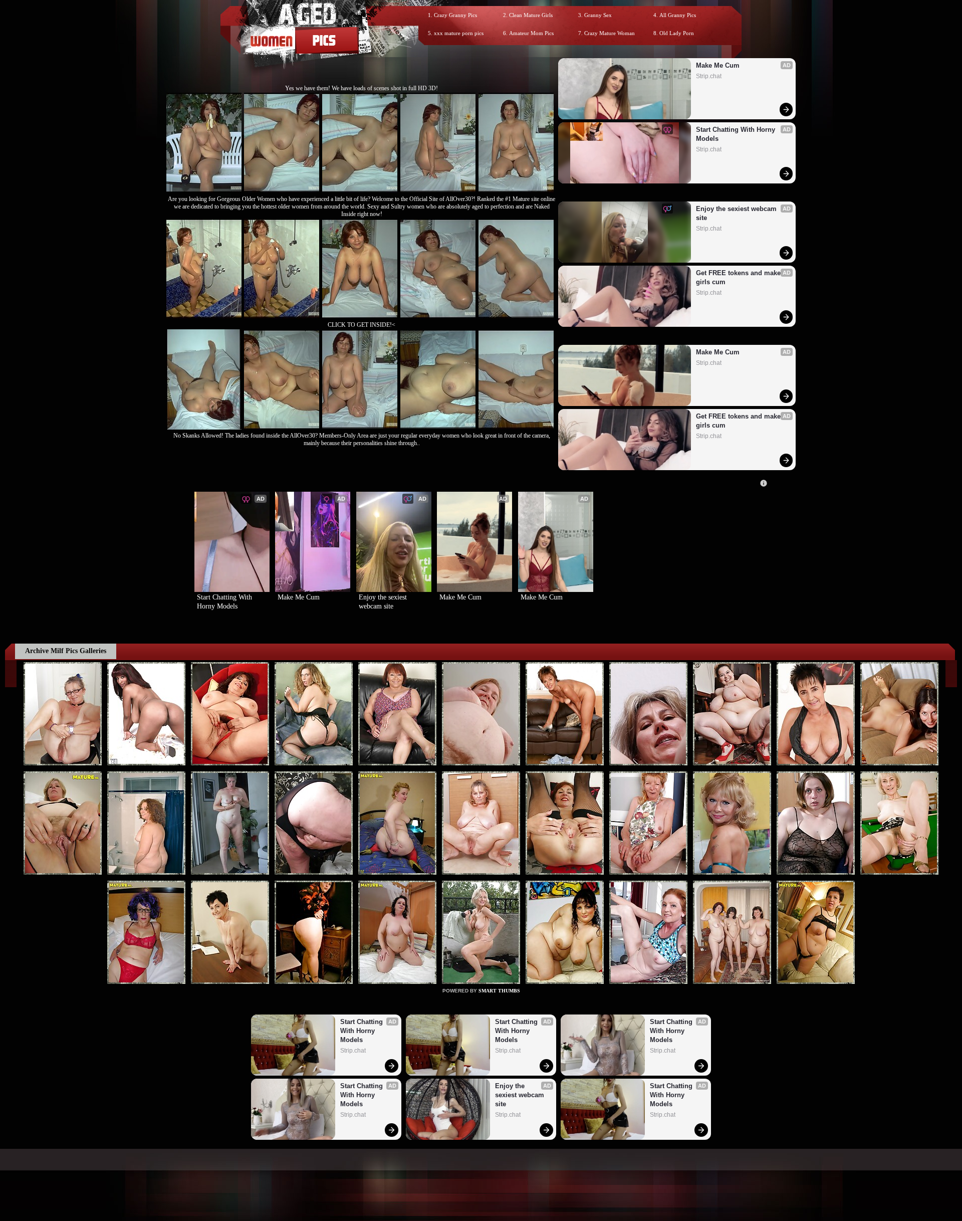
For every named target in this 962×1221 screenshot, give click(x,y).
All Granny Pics (677, 15)
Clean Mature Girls (531, 15)
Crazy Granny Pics (455, 15)
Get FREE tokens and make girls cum (739, 277)
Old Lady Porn (676, 33)
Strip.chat (709, 76)
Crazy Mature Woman (609, 33)
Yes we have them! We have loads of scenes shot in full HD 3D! (361, 88)
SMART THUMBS (499, 990)
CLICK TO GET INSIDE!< (361, 324)
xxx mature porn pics (459, 33)
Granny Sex (598, 15)
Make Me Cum (718, 65)
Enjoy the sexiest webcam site (737, 213)
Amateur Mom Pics (531, 33)
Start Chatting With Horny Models (736, 134)
